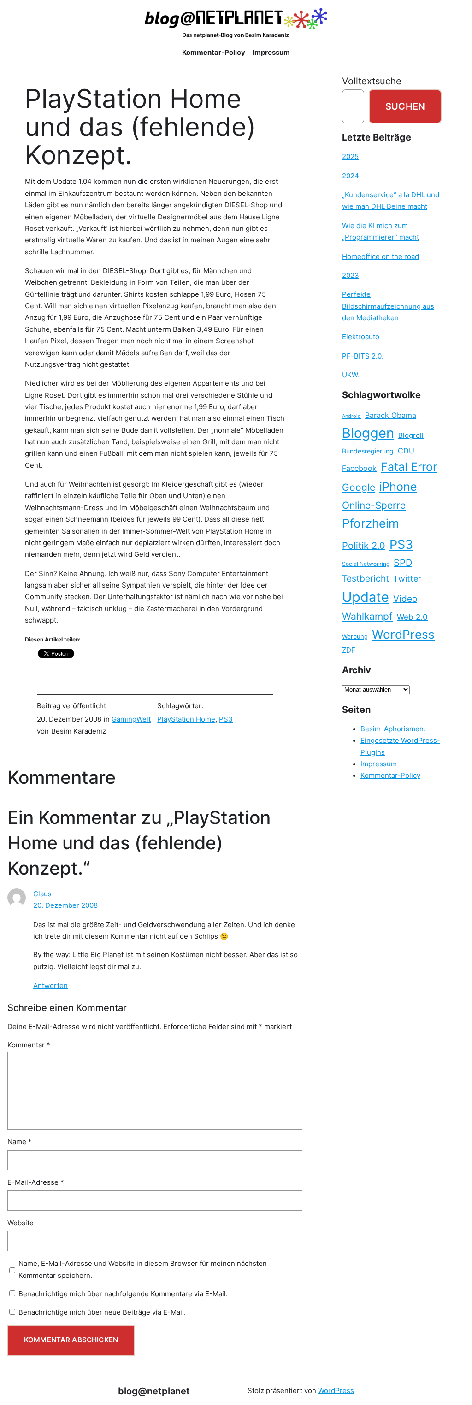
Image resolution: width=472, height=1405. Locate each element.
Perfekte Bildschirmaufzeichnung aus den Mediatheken (388, 306)
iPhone (398, 487)
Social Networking (365, 563)
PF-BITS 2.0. (363, 356)
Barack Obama (390, 415)
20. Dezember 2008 (65, 905)
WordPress (403, 634)
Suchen (405, 106)
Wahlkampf (367, 616)
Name (19, 1142)
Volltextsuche (371, 81)
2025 (350, 157)
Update (365, 597)
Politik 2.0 (363, 545)
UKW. (351, 375)
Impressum (378, 764)
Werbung (355, 636)
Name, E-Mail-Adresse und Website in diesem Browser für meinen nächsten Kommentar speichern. (142, 1269)
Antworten (50, 986)
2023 (350, 275)
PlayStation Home (186, 719)
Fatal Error (409, 467)
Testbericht (365, 578)
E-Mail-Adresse (35, 1182)
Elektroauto (360, 337)
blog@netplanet (154, 1391)
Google (358, 487)
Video (405, 599)
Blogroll (411, 435)
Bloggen (368, 433)
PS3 (226, 719)
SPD (403, 562)
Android (351, 416)
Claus (42, 894)
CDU (406, 450)
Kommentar (28, 1045)
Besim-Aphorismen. (392, 729)
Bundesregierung (368, 451)
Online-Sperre (374, 505)
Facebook (359, 468)
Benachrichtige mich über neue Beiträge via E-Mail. (102, 1312)
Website (20, 1223)
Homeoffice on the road (380, 257)
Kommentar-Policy (390, 775)
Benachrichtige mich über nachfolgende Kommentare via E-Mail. (123, 1294)
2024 (350, 176)
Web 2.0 (412, 617)
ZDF (348, 650)
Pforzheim (370, 523)
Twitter (407, 578)
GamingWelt (131, 719)
